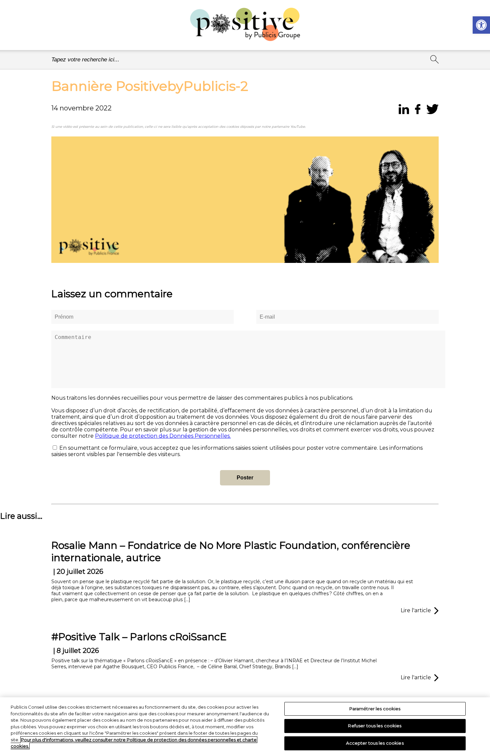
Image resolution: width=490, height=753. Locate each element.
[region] (245, 725)
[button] (481, 25)
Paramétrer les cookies (375, 708)
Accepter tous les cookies (374, 743)
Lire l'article (416, 610)
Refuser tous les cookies (374, 725)
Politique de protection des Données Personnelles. (163, 436)
